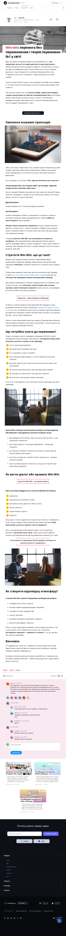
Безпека (8, 870)
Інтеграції (8, 873)
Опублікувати (16, 752)
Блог (15, 18)
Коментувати (9, 676)
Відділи (26, 22)
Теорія (20, 22)
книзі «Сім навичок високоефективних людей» (28, 275)
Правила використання (21, 911)
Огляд (8, 860)
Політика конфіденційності (35, 911)
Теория (16, 22)
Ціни (7, 863)
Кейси (17, 8)
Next (31, 8)
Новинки (9, 8)
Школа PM (24, 8)
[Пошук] (63, 7)
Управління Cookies (48, 911)
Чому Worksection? (11, 866)
